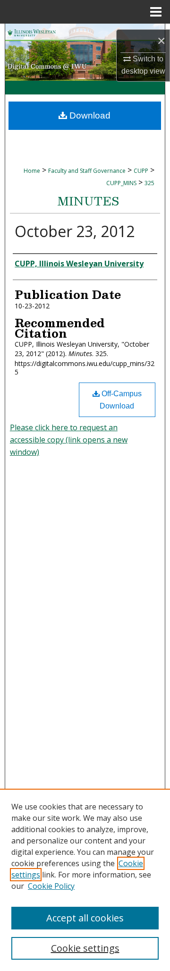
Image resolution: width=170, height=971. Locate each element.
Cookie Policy (51, 886)
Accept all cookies (85, 917)
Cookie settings (85, 948)
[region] (85, 880)
